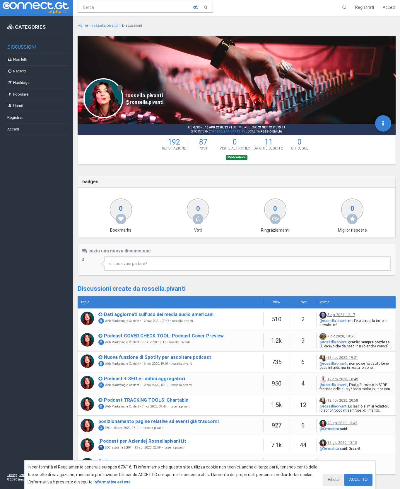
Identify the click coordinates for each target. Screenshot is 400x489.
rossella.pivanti (182, 321)
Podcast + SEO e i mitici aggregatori (144, 378)
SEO (107, 428)
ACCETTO (358, 479)
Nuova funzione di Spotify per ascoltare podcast (157, 357)
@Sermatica (329, 429)
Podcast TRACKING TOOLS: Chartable (146, 400)
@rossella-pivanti (333, 321)
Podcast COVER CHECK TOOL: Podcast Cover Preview (164, 336)
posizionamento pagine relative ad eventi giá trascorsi (158, 421)
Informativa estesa (112, 482)
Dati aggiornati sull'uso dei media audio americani (158, 314)
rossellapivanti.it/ (228, 131)
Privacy (12, 475)
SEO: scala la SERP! (117, 447)
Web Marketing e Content (121, 321)
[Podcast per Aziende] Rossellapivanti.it (142, 441)
